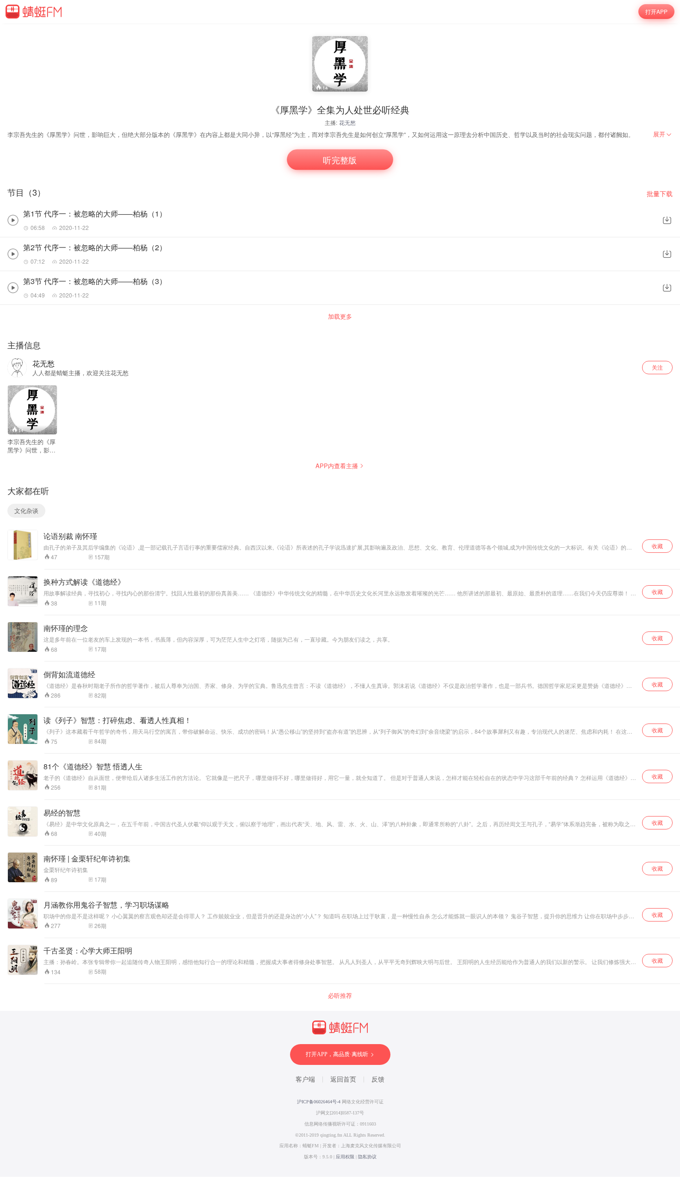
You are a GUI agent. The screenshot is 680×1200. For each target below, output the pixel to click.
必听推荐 (340, 995)
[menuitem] (663, 134)
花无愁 (347, 122)
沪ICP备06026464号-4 (318, 1101)
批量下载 (660, 193)
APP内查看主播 (336, 465)
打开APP (656, 11)
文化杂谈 (26, 510)
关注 (657, 367)
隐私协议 (367, 1156)
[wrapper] (340, 600)
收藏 (657, 546)
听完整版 (340, 160)
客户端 (305, 1079)
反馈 (377, 1079)
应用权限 (345, 1156)
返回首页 (343, 1079)
